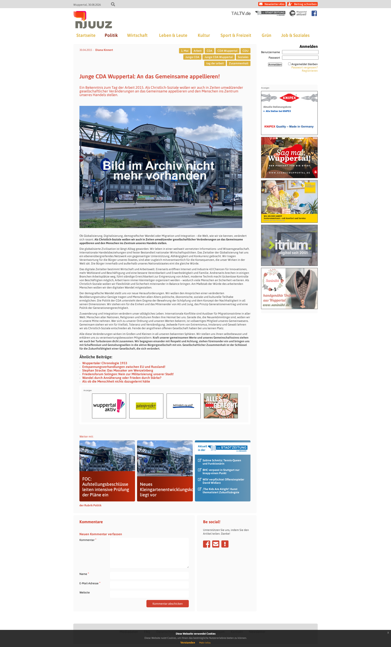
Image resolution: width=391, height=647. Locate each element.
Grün (266, 35)
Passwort (274, 57)
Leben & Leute (173, 35)
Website (84, 592)
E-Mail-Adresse (89, 583)
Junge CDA (192, 57)
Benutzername (270, 52)
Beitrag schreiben (305, 4)
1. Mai (185, 50)
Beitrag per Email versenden (215, 544)
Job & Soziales (295, 35)
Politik (111, 35)
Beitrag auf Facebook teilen (206, 544)
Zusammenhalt (238, 63)
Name (84, 574)
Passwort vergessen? (304, 67)
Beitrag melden (224, 544)
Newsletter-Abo (274, 4)
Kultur (204, 35)
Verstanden (187, 642)
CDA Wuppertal (227, 50)
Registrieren (310, 70)
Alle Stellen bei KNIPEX (277, 111)
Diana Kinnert (104, 50)
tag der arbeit (215, 63)
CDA (209, 50)
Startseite (86, 35)
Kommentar (87, 540)
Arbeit (198, 50)
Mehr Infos (205, 642)
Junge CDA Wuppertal (218, 57)
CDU (245, 50)
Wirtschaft (137, 35)
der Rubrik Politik (90, 505)
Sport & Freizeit (236, 35)
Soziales (243, 57)
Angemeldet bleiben (304, 64)
